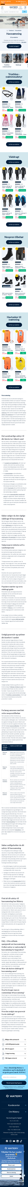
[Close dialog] (25, 1146)
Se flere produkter (14, 82)
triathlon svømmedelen (13, 695)
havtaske (11, 488)
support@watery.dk (15, 1123)
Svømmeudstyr (14, 1169)
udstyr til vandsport (7, 414)
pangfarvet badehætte (11, 463)
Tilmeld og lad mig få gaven (14, 1083)
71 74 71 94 (15, 1121)
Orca (14, 603)
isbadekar (18, 829)
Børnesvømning (14, 1172)
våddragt (8, 525)
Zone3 (9, 605)
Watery (10, 607)
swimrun (4, 412)
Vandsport (11, 30)
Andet (14, 1176)
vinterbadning (11, 821)
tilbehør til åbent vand (16, 687)
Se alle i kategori (14, 46)
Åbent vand (14, 1165)
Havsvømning (18, 30)
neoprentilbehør (14, 726)
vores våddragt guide (18, 619)
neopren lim (17, 881)
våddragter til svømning (8, 537)
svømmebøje (9, 473)
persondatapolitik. (19, 1087)
